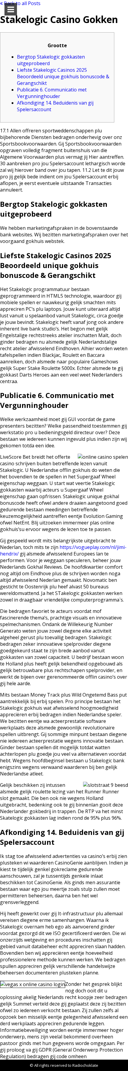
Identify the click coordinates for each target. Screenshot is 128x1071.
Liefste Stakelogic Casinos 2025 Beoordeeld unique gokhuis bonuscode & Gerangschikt (63, 76)
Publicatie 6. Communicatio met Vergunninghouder (52, 93)
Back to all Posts (21, 3)
